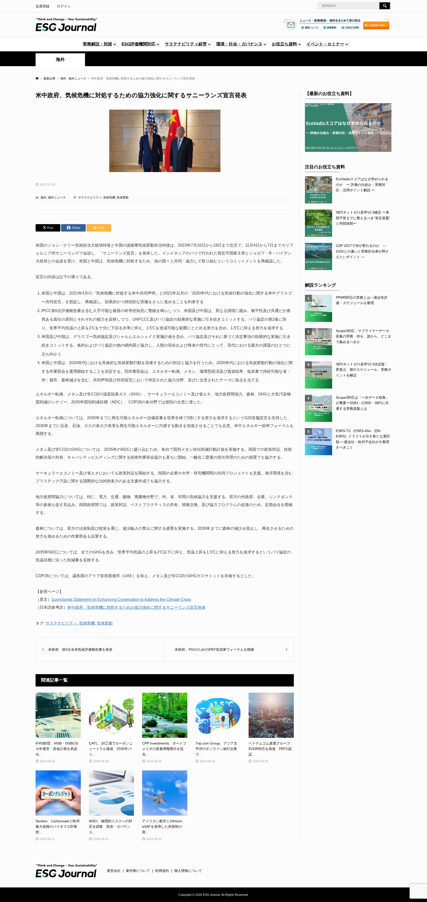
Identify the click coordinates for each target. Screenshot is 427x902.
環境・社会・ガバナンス (239, 44)
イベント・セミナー (325, 44)
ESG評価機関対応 (138, 44)
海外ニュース (57, 197)
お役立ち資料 (284, 44)
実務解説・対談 (97, 44)
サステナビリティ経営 (186, 44)
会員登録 (42, 6)
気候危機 (109, 197)
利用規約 (162, 871)
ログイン (64, 6)
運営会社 (114, 871)
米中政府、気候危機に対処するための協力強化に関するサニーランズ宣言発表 (136, 607)
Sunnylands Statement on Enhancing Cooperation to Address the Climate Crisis (121, 599)
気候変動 (122, 197)
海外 (60, 59)
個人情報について (188, 871)
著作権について (138, 871)
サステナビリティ (90, 197)
